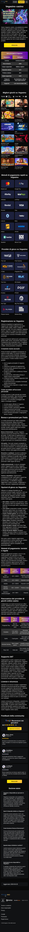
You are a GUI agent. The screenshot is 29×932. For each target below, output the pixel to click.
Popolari (3, 96)
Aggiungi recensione (14, 728)
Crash (16, 96)
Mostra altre (14, 781)
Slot (24, 96)
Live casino (9, 96)
